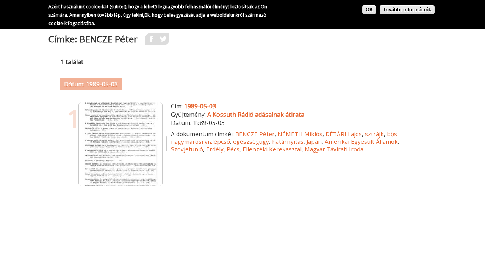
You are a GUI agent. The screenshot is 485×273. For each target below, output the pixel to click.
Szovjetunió (187, 149)
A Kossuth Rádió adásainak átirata (255, 114)
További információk (407, 10)
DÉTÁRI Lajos (343, 134)
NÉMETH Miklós (300, 134)
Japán (314, 141)
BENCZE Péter (255, 134)
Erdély (215, 149)
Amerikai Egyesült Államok (361, 141)
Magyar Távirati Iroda (334, 149)
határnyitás (288, 141)
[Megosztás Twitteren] (163, 41)
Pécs (233, 149)
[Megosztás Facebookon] (151, 41)
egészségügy (251, 141)
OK (369, 10)
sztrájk (374, 134)
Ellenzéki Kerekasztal (272, 149)
